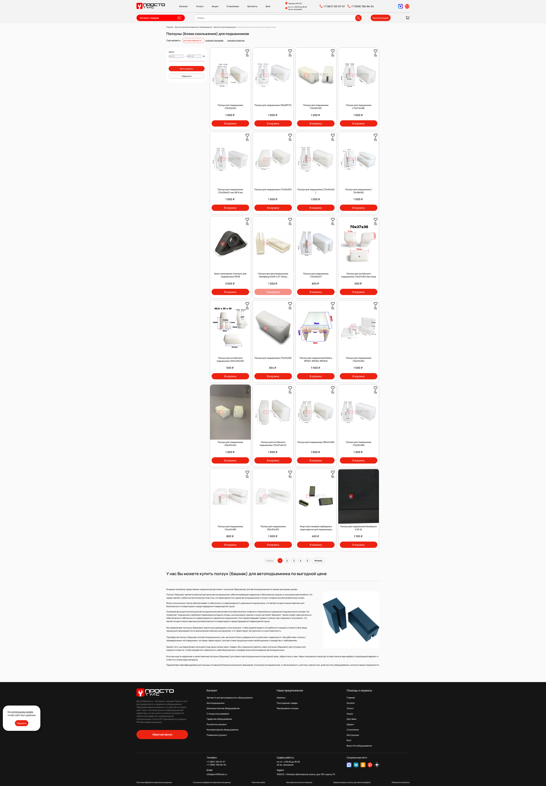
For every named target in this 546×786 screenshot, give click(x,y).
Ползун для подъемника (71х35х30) (273, 189)
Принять (22, 723)
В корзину (230, 123)
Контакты (252, 6)
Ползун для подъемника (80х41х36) (316, 442)
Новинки (281, 697)
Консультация (380, 17)
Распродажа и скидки (288, 708)
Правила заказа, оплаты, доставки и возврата (352, 782)
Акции (215, 6)
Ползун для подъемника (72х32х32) (230, 107)
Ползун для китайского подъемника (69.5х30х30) (230, 359)
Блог (268, 6)
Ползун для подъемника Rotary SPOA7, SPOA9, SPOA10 (316, 359)
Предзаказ (273, 292)
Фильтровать (186, 68)
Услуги (199, 6)
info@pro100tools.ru (217, 774)
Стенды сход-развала (218, 713)
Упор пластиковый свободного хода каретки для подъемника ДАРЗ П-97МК (316, 529)
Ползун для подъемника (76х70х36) (358, 359)
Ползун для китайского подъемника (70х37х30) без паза (358, 275)
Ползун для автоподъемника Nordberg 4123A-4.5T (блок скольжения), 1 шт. (273, 276)
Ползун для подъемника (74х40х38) (230, 528)
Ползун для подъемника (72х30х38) (358, 444)
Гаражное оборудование (219, 718)
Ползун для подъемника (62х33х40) (230, 444)
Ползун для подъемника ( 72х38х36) (358, 191)
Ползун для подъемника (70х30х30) (315, 107)
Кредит (350, 724)
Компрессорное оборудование (222, 729)
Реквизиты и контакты (401, 782)
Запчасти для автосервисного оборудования (230, 697)
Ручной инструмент (217, 724)
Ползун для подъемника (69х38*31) (273, 105)
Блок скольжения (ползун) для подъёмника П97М (230, 275)
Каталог (183, 6)
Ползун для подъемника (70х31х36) (273, 357)
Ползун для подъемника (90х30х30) (273, 528)
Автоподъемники (216, 703)
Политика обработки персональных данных (154, 782)
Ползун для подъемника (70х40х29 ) (315, 191)
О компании (233, 6)
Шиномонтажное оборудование (223, 708)
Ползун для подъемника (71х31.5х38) (358, 107)
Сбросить (187, 76)
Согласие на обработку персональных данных (212, 782)
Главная (351, 697)
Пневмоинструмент (217, 735)
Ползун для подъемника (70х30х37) (315, 275)
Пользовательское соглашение (299, 782)
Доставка (351, 718)
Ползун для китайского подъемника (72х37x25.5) (273, 444)
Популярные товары (287, 703)
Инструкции (353, 735)
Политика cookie (258, 782)
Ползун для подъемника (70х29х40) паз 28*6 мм (230, 191)
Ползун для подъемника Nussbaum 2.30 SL (358, 528)
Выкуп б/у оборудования (359, 745)
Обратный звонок (162, 734)
